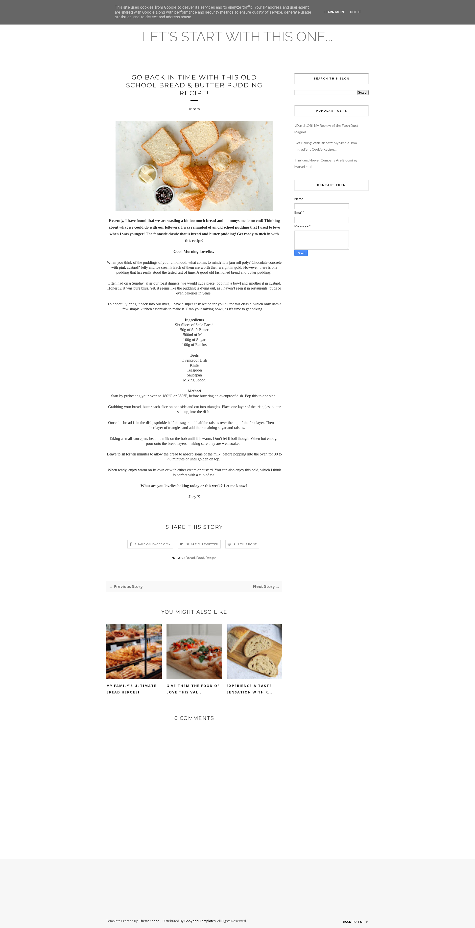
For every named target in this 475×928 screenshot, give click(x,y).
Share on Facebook (153, 544)
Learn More (334, 12)
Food (200, 558)
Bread (190, 558)
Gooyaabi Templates (200, 921)
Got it (355, 12)
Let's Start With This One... (237, 36)
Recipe (211, 558)
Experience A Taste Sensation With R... (250, 688)
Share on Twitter (202, 544)
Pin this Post (245, 544)
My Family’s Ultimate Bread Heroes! (131, 688)
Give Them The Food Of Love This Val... (193, 688)
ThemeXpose (149, 921)
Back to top (354, 922)
